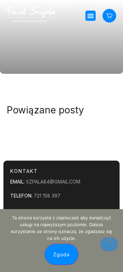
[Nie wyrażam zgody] (109, 244)
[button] (90, 16)
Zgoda (61, 254)
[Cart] (109, 15)
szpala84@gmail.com (53, 182)
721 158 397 (47, 196)
